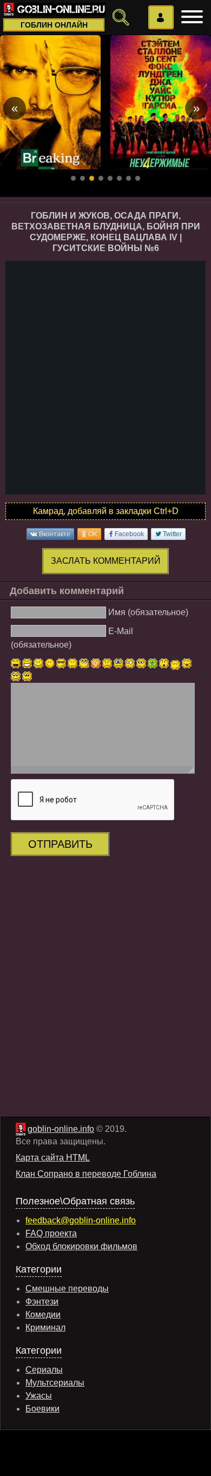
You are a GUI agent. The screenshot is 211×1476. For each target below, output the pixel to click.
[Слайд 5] (110, 178)
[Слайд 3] (91, 178)
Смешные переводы (67, 1288)
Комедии (43, 1314)
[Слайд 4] (100, 178)
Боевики (42, 1408)
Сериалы (44, 1369)
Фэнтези (41, 1301)
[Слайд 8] (137, 178)
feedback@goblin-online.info (80, 1220)
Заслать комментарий (106, 560)
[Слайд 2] (82, 178)
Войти (161, 17)
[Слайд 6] (119, 178)
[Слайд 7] (128, 178)
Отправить (60, 844)
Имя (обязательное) (148, 612)
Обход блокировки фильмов (81, 1246)
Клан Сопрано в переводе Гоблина (86, 1173)
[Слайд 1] (73, 178)
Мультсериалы (54, 1382)
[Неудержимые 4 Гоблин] (160, 102)
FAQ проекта (51, 1233)
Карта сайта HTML (53, 1157)
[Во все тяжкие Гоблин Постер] (50, 102)
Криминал (45, 1327)
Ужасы (38, 1395)
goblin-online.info (61, 1129)
